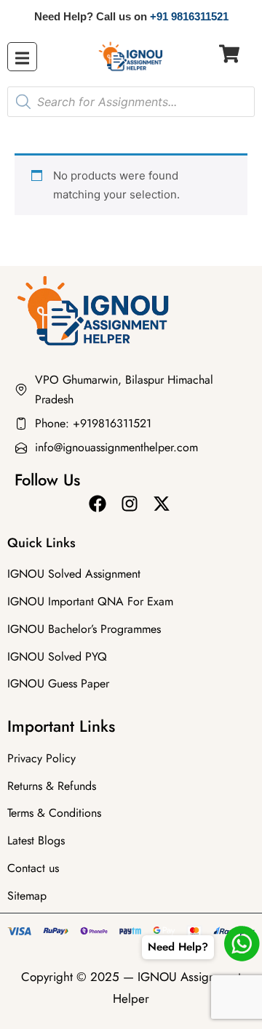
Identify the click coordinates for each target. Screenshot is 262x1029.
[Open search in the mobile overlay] (131, 101)
